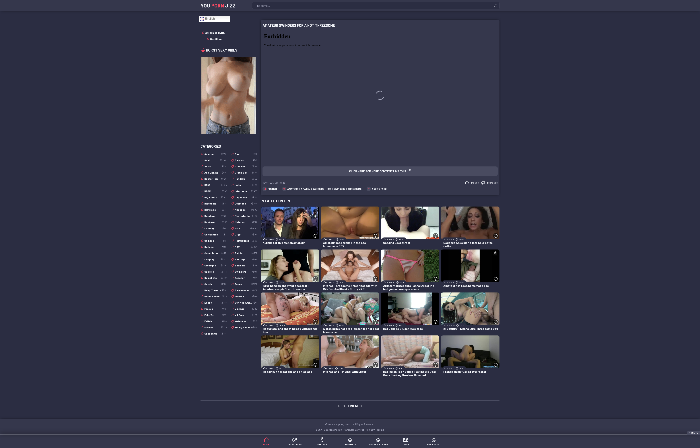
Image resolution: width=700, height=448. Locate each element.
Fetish (215, 321)
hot (328, 189)
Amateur (215, 154)
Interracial (246, 191)
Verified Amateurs (246, 302)
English (209, 18)
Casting (215, 228)
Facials (215, 308)
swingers (339, 189)
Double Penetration (215, 296)
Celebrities (215, 234)
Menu (692, 432)
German (246, 160)
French (272, 189)
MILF (246, 228)
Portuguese (246, 240)
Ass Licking (215, 172)
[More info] (315, 236)
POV (246, 246)
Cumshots (215, 277)
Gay (246, 154)
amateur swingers (312, 189)
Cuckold (215, 271)
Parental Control (354, 429)
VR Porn (246, 315)
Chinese (215, 240)
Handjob (246, 178)
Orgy (246, 234)
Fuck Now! (433, 444)
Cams (405, 444)
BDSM (215, 191)
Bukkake (215, 222)
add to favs (379, 189)
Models (322, 444)
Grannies (246, 166)
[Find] (496, 5)
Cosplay (215, 259)
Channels (350, 444)
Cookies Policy (333, 429)
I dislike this (491, 182)
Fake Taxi (215, 315)
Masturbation (246, 215)
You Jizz (218, 5)
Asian (215, 166)
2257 (319, 429)
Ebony (215, 302)
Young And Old (246, 327)
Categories (294, 444)
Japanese (246, 197)
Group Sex (246, 172)
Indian (246, 184)
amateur (292, 189)
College (215, 246)
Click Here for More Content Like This (377, 171)
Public (246, 253)
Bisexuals (215, 203)
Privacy (370, 429)
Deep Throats (215, 290)
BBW (215, 184)
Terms (380, 429)
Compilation (215, 253)
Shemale (246, 265)
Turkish (246, 296)
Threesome (246, 290)
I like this (474, 182)
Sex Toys (246, 259)
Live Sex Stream (378, 444)
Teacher (246, 277)
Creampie (215, 265)
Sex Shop (216, 38)
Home (266, 444)
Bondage (215, 215)
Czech (215, 284)
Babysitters (215, 178)
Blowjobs (215, 209)
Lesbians (246, 203)
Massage (246, 209)
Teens (246, 284)
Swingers (246, 271)
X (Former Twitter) (216, 32)
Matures (246, 222)
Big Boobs (215, 197)
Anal (215, 160)
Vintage (246, 308)
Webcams (246, 321)
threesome (354, 189)
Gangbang (215, 333)
